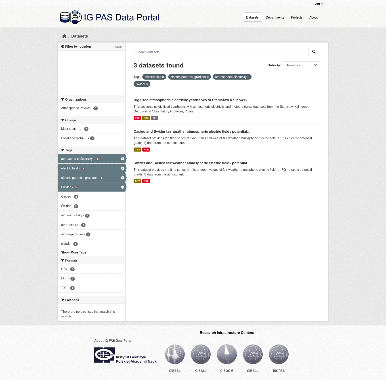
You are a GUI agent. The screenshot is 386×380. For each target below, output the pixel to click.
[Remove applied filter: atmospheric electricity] (248, 77)
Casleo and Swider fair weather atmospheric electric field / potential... (192, 131)
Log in (319, 3)
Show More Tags (73, 252)
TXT (155, 118)
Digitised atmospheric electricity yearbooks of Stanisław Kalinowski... (192, 99)
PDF (137, 118)
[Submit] (314, 52)
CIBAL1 (201, 370)
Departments (275, 17)
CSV (146, 118)
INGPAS (279, 370)
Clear (118, 46)
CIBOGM (226, 370)
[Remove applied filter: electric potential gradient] (208, 77)
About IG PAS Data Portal (113, 340)
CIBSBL (175, 370)
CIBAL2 (252, 370)
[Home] (64, 36)
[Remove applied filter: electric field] (163, 77)
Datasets (252, 17)
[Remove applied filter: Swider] (147, 84)
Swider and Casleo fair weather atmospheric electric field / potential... (192, 162)
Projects (296, 17)
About (313, 17)
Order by (274, 65)
